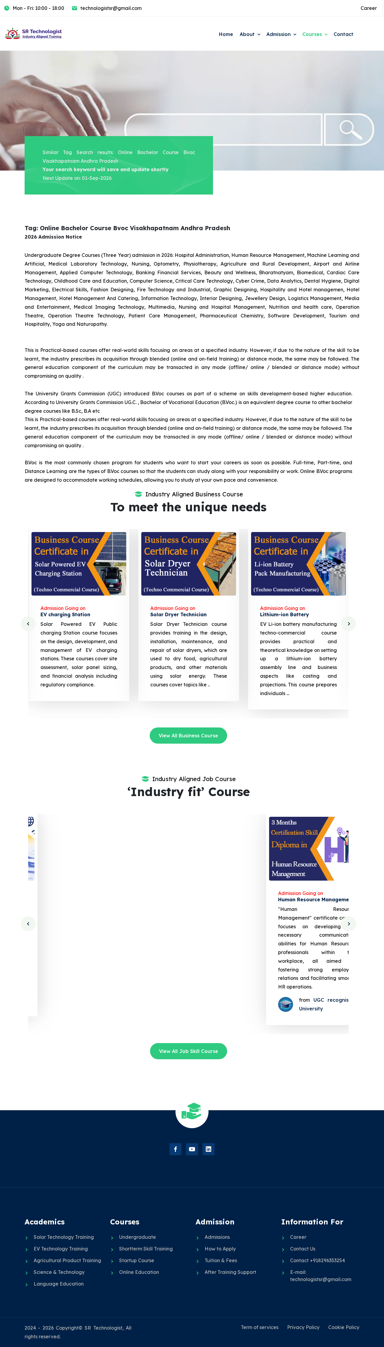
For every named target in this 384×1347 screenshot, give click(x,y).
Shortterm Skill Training (146, 1249)
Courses (312, 34)
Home (226, 34)
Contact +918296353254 (317, 1260)
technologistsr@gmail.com (111, 8)
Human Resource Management (298, 899)
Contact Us (302, 1249)
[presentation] (28, 623)
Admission (278, 34)
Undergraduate (137, 1237)
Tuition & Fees (221, 1260)
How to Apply (220, 1249)
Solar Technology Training (64, 1237)
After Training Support (230, 1272)
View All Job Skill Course (188, 1051)
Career (369, 8)
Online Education (139, 1272)
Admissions (217, 1237)
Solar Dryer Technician (178, 614)
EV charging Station (65, 614)
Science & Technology (59, 1272)
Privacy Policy (303, 1327)
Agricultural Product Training (67, 1260)
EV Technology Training (61, 1249)
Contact (343, 34)
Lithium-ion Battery (284, 614)
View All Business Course (188, 736)
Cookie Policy (343, 1327)
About (247, 34)
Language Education (59, 1284)
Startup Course (136, 1260)
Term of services (259, 1327)
